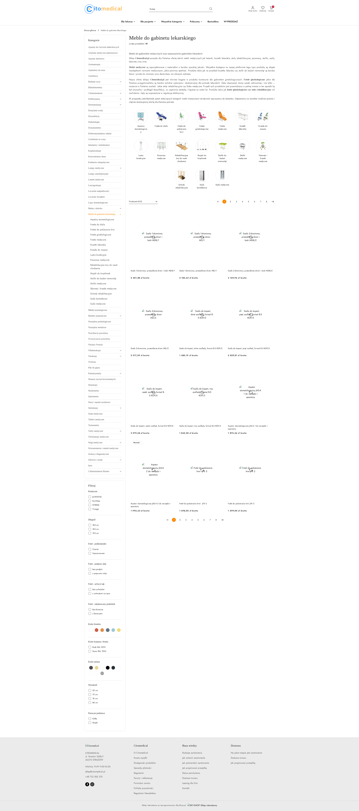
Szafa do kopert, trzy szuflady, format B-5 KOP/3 (200, 425)
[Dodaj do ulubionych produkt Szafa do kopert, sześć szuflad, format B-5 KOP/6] (173, 365)
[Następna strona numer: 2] (273, 202)
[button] (196, 21)
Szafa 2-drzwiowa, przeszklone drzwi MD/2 (150, 348)
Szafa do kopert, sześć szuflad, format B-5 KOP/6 (152, 425)
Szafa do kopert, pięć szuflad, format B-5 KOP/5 (249, 348)
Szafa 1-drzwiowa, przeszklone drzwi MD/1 (198, 270)
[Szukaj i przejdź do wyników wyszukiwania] (211, 9)
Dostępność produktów (145, 763)
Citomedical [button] (141, 745)
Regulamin (139, 773)
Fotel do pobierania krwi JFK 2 (241, 503)
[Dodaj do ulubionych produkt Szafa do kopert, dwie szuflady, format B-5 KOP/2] (221, 288)
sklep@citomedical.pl (95, 771)
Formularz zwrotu (142, 783)
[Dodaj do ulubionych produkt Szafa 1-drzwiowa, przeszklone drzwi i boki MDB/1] (173, 210)
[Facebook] (87, 784)
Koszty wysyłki (140, 757)
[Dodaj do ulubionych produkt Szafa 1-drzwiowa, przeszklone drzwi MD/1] (221, 210)
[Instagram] (92, 784)
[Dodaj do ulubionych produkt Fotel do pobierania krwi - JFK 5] (221, 443)
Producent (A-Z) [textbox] (135, 201)
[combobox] (143, 201)
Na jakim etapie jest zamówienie (246, 752)
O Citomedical (141, 752)
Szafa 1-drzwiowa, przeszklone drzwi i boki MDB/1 (153, 270)
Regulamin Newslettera (145, 793)
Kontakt (185, 788)
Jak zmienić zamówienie (193, 757)
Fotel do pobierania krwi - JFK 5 (193, 503)
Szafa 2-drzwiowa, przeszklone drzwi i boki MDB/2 (250, 270)
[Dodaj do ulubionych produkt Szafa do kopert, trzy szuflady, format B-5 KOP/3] (221, 365)
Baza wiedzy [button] (189, 745)
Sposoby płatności (142, 768)
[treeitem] (105, 47)
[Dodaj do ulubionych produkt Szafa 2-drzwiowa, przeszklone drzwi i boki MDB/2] (270, 210)
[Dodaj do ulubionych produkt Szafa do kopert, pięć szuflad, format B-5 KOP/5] (270, 288)
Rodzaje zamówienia (192, 752)
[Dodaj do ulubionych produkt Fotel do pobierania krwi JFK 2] (270, 443)
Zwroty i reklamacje (143, 778)
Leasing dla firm (190, 783)
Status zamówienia (191, 773)
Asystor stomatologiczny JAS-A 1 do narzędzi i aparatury (248, 427)
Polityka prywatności (143, 788)
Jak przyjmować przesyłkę (194, 768)
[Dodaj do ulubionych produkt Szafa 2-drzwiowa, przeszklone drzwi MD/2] (173, 288)
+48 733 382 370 (94, 776)
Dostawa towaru (190, 778)
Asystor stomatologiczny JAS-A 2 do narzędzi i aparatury (151, 505)
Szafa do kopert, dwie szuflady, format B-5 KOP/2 (200, 348)
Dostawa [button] (236, 745)
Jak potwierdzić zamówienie (195, 763)
